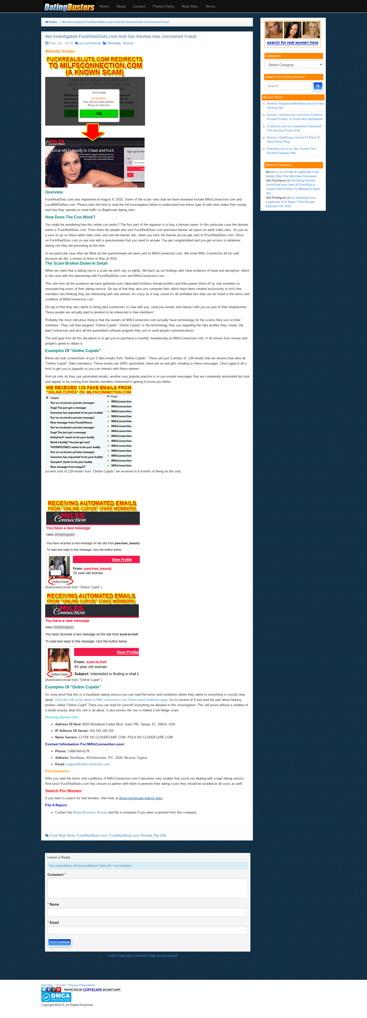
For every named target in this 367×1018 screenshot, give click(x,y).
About (121, 6)
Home (104, 6)
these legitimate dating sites (141, 798)
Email (53, 922)
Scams (128, 42)
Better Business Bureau (90, 812)
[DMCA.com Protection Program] (56, 997)
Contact (139, 6)
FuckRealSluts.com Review (130, 835)
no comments (90, 42)
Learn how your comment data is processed (142, 955)
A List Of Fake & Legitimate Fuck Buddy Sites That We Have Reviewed (292, 174)
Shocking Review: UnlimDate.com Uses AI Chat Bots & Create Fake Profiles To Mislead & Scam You (293, 186)
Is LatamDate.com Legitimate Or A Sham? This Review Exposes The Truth (291, 201)
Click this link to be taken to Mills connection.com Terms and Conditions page (111, 700)
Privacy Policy (164, 6)
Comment (56, 874)
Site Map (47, 985)
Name (53, 904)
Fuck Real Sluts (62, 835)
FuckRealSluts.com (92, 835)
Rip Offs (160, 835)
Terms (210, 6)
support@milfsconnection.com (88, 764)
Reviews (114, 42)
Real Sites (190, 6)
